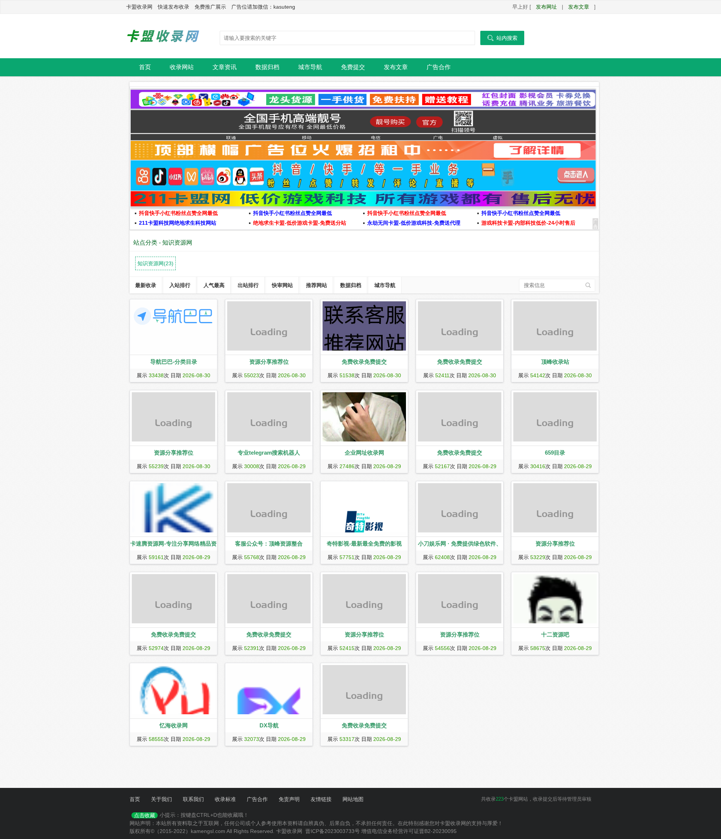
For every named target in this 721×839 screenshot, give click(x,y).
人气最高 (214, 285)
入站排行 (179, 285)
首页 (145, 67)
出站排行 (248, 285)
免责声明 (289, 799)
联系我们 (193, 799)
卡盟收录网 (163, 36)
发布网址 (546, 7)
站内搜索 (502, 38)
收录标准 (225, 799)
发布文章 (578, 7)
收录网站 (182, 67)
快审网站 (282, 285)
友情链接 (321, 799)
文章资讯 (225, 67)
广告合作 (439, 67)
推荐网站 (316, 285)
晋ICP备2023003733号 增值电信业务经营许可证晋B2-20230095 (381, 831)
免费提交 (353, 67)
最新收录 (145, 285)
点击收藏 (144, 815)
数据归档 (267, 67)
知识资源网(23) (155, 263)
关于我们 (161, 799)
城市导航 (310, 67)
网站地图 (353, 799)
